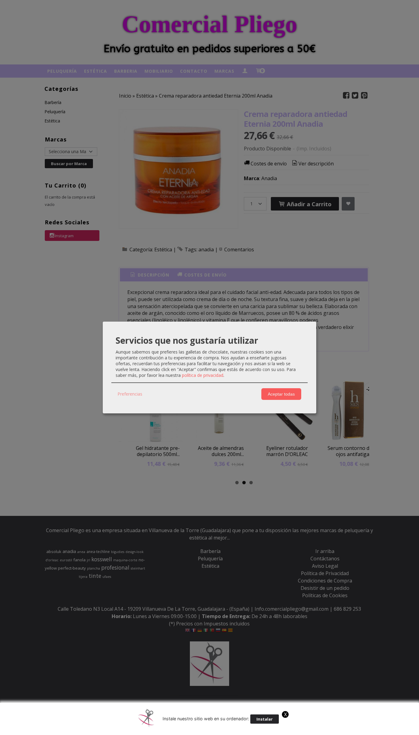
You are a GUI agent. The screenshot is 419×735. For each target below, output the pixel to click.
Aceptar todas (281, 394)
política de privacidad (202, 375)
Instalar (264, 719)
